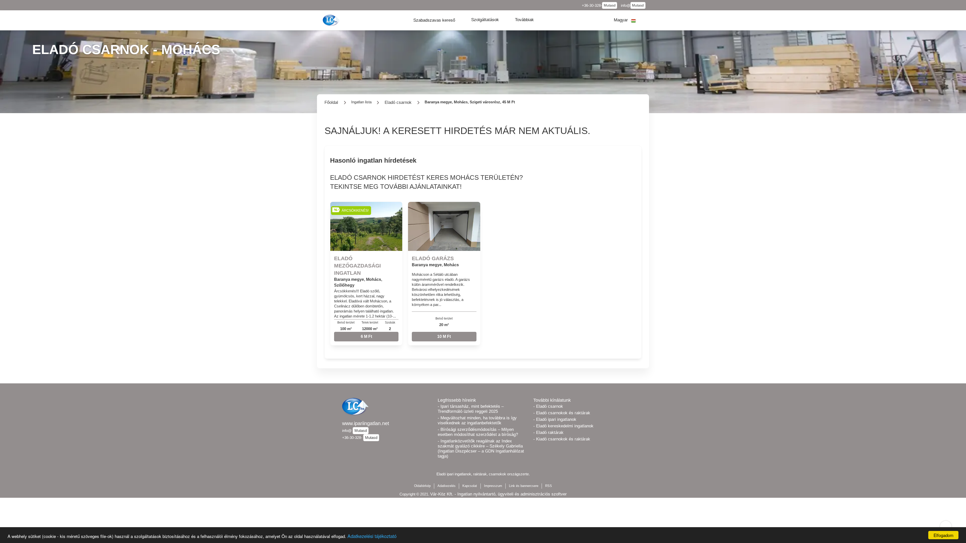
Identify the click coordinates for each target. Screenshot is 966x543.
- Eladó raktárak (548, 432)
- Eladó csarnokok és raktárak (561, 413)
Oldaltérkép (422, 486)
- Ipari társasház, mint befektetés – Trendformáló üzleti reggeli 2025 (471, 409)
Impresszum (493, 486)
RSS (548, 486)
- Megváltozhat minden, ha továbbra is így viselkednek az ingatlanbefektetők (477, 420)
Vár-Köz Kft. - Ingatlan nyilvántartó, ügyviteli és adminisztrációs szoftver (498, 494)
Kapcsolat (469, 486)
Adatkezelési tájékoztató (371, 535)
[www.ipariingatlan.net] (332, 20)
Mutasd (610, 5)
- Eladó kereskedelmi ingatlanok (563, 426)
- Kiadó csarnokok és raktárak (561, 439)
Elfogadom (943, 535)
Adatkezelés (446, 486)
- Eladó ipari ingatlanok (554, 419)
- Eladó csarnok (548, 406)
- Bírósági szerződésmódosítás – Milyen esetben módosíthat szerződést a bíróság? (478, 432)
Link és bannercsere (523, 486)
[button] (434, 20)
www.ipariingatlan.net (365, 423)
